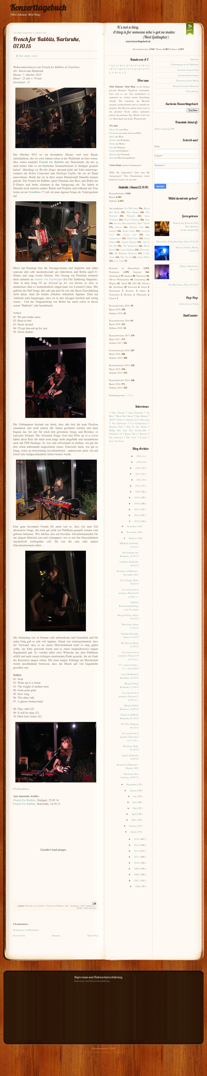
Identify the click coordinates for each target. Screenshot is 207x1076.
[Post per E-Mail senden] (93, 903)
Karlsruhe (90, 906)
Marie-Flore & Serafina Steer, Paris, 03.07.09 (177, 241)
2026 (139, 456)
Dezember (132, 526)
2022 (139, 479)
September (132, 784)
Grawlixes (23, 789)
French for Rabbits (55, 906)
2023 (138, 473)
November (132, 532)
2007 (136, 880)
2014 (136, 838)
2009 (136, 868)
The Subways (116, 437)
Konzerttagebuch (38, 7)
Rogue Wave (131, 433)
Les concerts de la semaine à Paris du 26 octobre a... (128, 593)
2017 (136, 509)
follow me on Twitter (189, 303)
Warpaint (131, 215)
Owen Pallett (144, 257)
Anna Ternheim (135, 412)
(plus (147, 219)
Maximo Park (137, 226)
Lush (121, 260)
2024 (138, 467)
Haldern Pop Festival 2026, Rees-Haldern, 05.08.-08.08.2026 (186, 226)
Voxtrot (143, 437)
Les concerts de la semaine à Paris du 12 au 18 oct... (128, 696)
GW (83, 906)
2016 (136, 515)
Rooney (143, 433)
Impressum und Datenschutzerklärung (92, 980)
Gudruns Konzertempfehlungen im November (129, 606)
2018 (136, 503)
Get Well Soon (131, 208)
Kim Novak (126, 257)
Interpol (113, 230)
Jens (111, 147)
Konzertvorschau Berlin (187, 80)
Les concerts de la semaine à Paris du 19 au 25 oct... (128, 656)
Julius (111, 136)
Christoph (113, 132)
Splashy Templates (114, 1051)
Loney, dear (130, 234)
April (134, 813)
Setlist (80, 908)
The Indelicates (130, 245)
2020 (138, 491)
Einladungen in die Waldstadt (185, 64)
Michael (113, 154)
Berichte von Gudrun (35, 906)
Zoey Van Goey (116, 440)
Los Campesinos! (138, 423)
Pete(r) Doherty (131, 219)
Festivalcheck (192, 91)
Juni (135, 802)
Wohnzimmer (90, 908)
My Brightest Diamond (126, 253)
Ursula (112, 150)
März (134, 819)
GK (67, 906)
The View (131, 437)
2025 (139, 461)
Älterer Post (92, 935)
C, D (126, 65)
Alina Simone (118, 412)
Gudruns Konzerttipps (188, 75)
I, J (148, 65)
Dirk (111, 157)
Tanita (112, 143)
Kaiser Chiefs (129, 230)
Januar (133, 831)
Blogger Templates (93, 1051)
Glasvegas (145, 419)
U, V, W (113, 72)
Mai (135, 808)
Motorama (145, 249)
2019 (136, 497)
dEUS (112, 419)
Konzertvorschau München (186, 85)
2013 (136, 844)
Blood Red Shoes (124, 416)
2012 (136, 850)
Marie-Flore (132, 238)
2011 (136, 856)
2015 (136, 521)
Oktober (133, 538)
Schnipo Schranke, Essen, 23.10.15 (130, 635)
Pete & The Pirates (137, 426)
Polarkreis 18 (115, 433)
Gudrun (112, 139)
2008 (136, 874)
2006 (138, 886)
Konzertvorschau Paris (188, 69)
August (133, 790)
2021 (138, 485)
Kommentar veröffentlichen (26, 929)
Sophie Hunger (129, 241)
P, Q (134, 69)
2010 (136, 862)
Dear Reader (133, 212)
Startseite (56, 935)
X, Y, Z (122, 72)
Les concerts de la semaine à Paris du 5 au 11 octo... (129, 737)
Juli (135, 796)
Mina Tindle (144, 223)
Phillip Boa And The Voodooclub (127, 430)
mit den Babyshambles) (125, 223)
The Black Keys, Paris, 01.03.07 (183, 284)
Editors (118, 226)
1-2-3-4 (129, 395)
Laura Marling (127, 249)
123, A (114, 65)
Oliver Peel (114, 129)
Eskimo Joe (132, 419)
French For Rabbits (24, 800)
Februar (133, 825)
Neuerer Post (19, 935)
